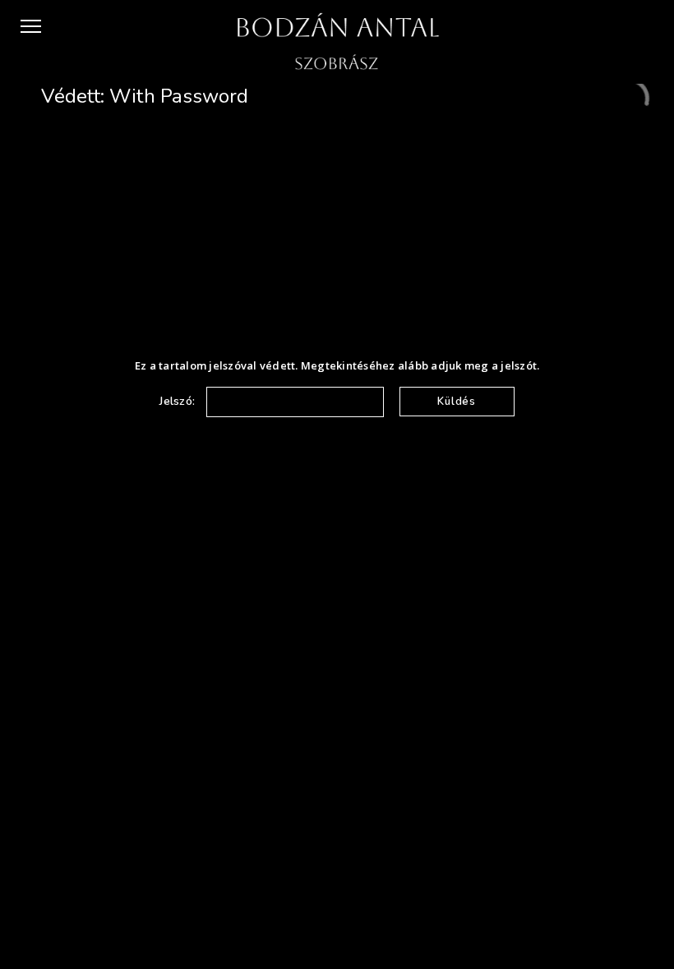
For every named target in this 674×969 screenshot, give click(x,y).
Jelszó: (178, 401)
